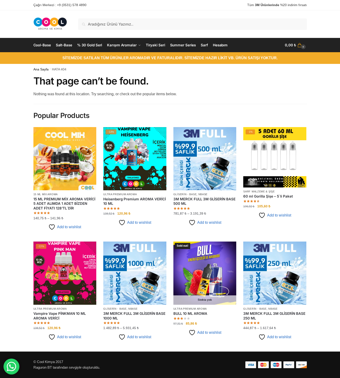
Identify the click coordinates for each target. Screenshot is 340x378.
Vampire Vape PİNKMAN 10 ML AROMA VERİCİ (59, 315)
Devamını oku (205, 346)
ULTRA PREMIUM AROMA (120, 194)
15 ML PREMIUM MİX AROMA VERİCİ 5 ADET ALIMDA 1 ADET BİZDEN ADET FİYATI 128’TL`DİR (64, 203)
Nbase (203, 194)
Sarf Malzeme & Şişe (259, 191)
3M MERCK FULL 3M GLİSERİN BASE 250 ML (274, 315)
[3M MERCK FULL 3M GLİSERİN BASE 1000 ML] (134, 273)
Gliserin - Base (185, 194)
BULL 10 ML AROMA (190, 313)
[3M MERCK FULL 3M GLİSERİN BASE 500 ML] (204, 158)
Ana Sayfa (41, 69)
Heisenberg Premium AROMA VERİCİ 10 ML (134, 201)
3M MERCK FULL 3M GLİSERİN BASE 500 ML (204, 201)
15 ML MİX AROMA (45, 194)
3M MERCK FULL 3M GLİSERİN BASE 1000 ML (134, 315)
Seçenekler (65, 236)
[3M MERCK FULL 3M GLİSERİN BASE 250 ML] (274, 273)
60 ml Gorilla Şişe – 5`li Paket (268, 196)
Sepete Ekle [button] (134, 236)
